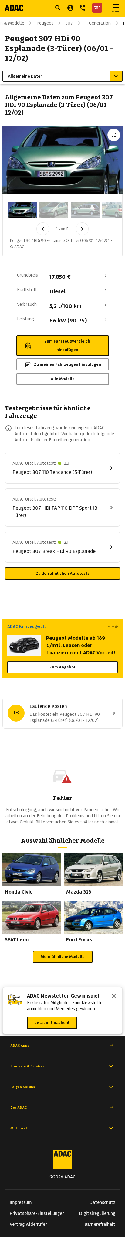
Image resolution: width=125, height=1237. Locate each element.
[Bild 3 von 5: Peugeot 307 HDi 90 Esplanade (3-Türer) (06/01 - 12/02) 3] (85, 210)
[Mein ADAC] (70, 8)
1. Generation (98, 23)
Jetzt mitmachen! (52, 1022)
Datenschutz (102, 1202)
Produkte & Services (27, 1066)
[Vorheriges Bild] (42, 228)
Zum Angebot (62, 667)
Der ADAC (18, 1107)
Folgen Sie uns (22, 1087)
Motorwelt (19, 1128)
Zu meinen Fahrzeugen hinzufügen (67, 364)
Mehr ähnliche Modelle (63, 956)
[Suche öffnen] (58, 8)
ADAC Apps (19, 1045)
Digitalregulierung (97, 1213)
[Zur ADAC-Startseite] (14, 8)
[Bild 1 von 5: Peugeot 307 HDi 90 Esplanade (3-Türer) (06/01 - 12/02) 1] (22, 210)
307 (69, 23)
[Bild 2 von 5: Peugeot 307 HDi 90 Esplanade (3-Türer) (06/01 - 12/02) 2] (53, 210)
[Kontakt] (82, 8)
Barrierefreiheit (100, 1224)
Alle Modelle (63, 378)
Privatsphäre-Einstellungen (37, 1213)
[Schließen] (113, 996)
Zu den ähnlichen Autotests (63, 573)
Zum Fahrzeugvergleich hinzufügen (67, 345)
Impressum (21, 1202)
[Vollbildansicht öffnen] (113, 135)
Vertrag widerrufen (29, 1224)
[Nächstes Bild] (82, 228)
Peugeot (44, 23)
